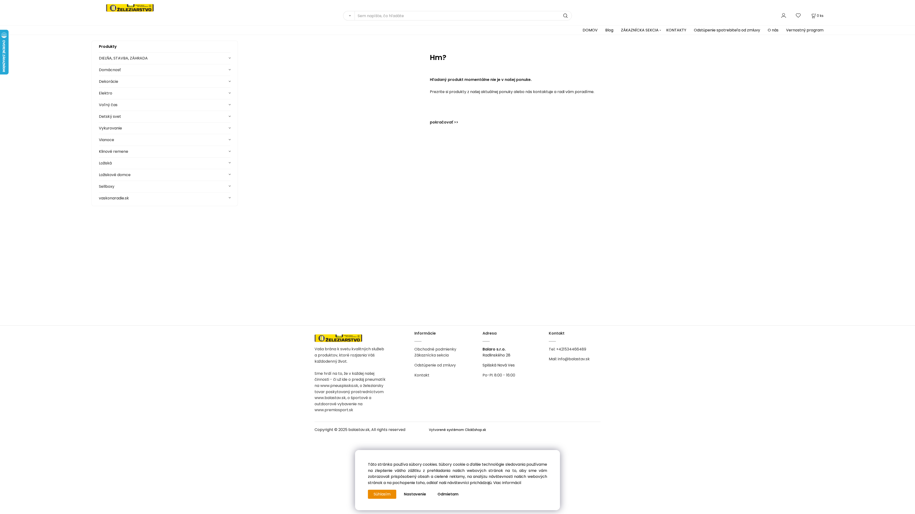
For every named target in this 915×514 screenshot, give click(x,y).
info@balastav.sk (574, 359)
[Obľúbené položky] (798, 16)
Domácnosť (110, 70)
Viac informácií (507, 482)
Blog (609, 30)
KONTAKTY (676, 30)
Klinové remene (113, 151)
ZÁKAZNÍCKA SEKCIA (640, 30)
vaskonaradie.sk (114, 198)
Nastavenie (415, 494)
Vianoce (106, 140)
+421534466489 (571, 349)
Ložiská (105, 163)
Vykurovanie (110, 128)
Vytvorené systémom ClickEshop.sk (457, 430)
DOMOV (590, 30)
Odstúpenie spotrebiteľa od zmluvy (727, 30)
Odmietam (447, 494)
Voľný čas (108, 105)
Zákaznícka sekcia (431, 355)
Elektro (105, 93)
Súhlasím (382, 494)
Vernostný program (805, 30)
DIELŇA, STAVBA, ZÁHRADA (123, 58)
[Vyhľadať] (349, 15)
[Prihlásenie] (783, 16)
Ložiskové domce (115, 175)
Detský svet (110, 116)
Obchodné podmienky (435, 349)
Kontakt (421, 375)
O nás (773, 30)
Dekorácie (108, 81)
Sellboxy (106, 186)
